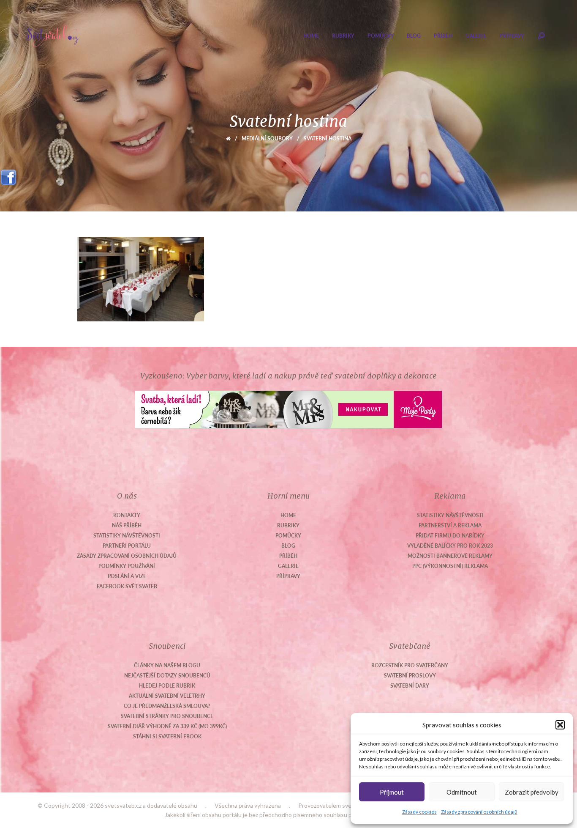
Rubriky (343, 35)
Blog (414, 35)
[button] (560, 725)
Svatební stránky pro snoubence (167, 716)
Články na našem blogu (167, 665)
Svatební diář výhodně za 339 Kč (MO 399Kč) (167, 726)
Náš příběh (127, 525)
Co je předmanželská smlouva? (167, 706)
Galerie (475, 35)
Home (311, 35)
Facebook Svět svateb (127, 586)
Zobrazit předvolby (531, 792)
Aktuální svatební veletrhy (167, 695)
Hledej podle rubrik (167, 685)
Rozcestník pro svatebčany (409, 665)
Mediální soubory (267, 138)
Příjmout (392, 792)
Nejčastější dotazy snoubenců (167, 675)
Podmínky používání (126, 566)
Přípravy (511, 35)
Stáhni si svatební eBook (167, 736)
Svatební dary (409, 685)
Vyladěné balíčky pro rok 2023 (450, 545)
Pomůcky (380, 35)
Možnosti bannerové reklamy (450, 555)
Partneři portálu (127, 545)
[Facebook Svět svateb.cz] (8, 174)
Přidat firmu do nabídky (450, 535)
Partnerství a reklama (450, 525)
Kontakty (126, 515)
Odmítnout (461, 792)
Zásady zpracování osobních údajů (479, 812)
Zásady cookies (419, 812)
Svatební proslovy (410, 675)
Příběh (443, 35)
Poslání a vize (127, 576)
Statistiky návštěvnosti (126, 535)
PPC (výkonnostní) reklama (450, 566)
